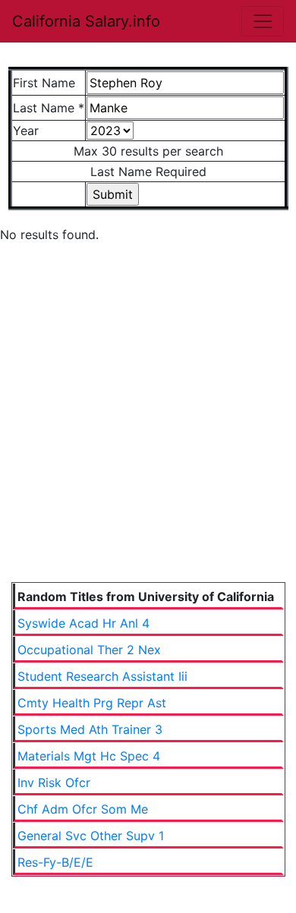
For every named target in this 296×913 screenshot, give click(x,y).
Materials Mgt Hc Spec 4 (88, 755)
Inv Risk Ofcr (53, 782)
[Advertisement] (148, 427)
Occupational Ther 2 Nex (89, 649)
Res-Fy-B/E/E (55, 862)
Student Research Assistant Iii (102, 676)
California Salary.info (86, 21)
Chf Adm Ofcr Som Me (82, 809)
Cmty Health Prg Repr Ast (91, 702)
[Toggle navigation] (262, 21)
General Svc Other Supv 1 (90, 835)
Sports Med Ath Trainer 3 (89, 729)
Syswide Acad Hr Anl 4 (83, 623)
